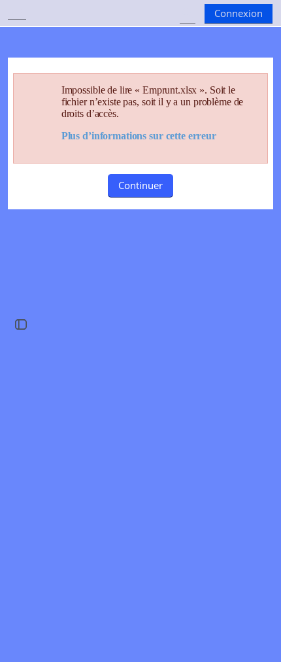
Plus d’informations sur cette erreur (138, 135)
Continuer (140, 185)
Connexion (238, 13)
